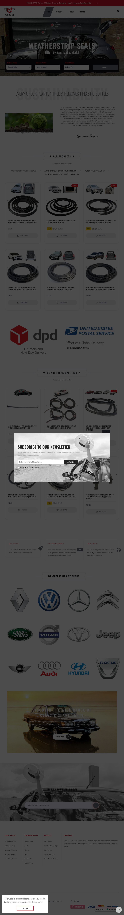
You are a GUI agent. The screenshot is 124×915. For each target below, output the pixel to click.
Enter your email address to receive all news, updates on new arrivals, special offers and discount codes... (49, 454)
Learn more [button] (37, 902)
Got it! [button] (25, 908)
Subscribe (70, 462)
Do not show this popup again (30, 467)
